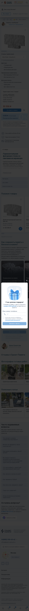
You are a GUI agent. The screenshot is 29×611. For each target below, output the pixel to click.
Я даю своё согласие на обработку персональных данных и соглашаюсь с (14, 319)
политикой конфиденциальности (12, 320)
